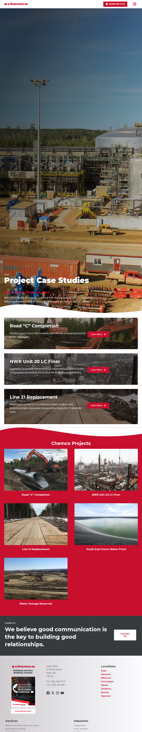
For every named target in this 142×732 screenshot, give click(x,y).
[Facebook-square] (48, 693)
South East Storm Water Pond (106, 549)
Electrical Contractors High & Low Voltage (22, 725)
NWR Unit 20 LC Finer (106, 494)
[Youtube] (62, 693)
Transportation (80, 725)
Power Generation (81, 729)
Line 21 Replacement (36, 549)
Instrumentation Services (16, 729)
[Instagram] (57, 693)
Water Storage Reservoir (36, 603)
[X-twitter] (52, 693)
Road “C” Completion (36, 494)
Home (6, 274)
